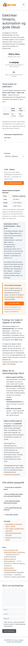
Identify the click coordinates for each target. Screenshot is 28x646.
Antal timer (7, 137)
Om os (16, 640)
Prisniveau (7, 153)
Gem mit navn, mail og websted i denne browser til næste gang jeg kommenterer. (14, 624)
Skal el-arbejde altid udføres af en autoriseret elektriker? (13, 495)
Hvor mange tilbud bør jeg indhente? (12, 509)
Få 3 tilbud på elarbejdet (14, 183)
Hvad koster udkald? (11, 514)
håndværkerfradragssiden (10, 362)
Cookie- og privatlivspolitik (14, 641)
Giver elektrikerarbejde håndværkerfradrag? (12, 502)
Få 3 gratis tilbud (14, 303)
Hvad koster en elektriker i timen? (13, 488)
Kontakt (21, 640)
